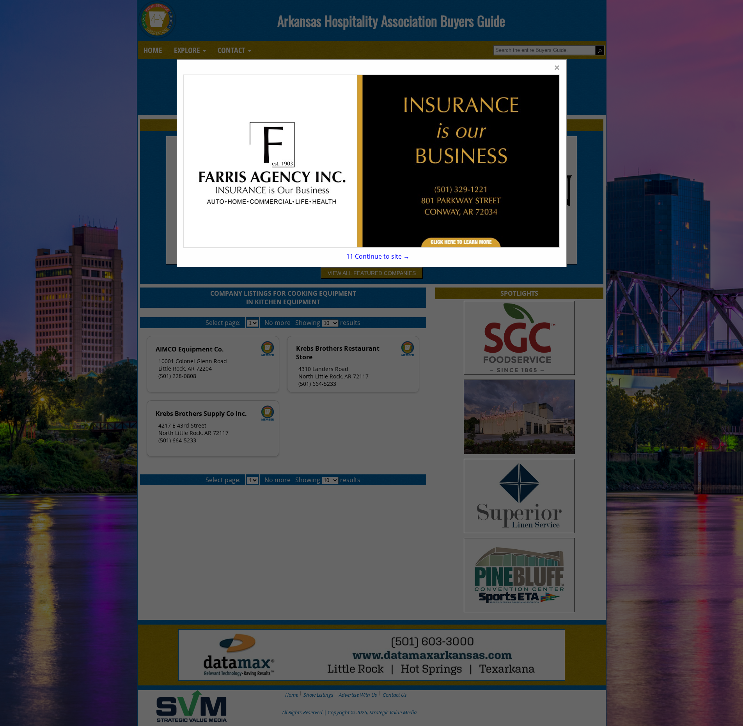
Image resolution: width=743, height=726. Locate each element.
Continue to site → (378, 256)
